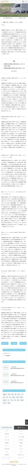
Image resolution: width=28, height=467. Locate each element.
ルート (22, 394)
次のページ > (23, 343)
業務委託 (4, 394)
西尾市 (9, 403)
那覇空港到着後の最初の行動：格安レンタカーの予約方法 (14, 69)
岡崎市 (17, 397)
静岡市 (21, 397)
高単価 (9, 394)
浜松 (10, 397)
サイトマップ (21, 457)
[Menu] (25, 1)
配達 (4, 397)
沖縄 (12, 400)
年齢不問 (21, 400)
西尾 (15, 394)
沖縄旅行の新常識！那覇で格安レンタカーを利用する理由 (14, 65)
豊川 (7, 397)
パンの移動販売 (7, 355)
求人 (8, 400)
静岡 (18, 400)
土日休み (4, 403)
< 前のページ (5, 343)
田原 (12, 394)
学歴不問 (4, 400)
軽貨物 (14, 397)
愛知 (15, 400)
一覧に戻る (14, 343)
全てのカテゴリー (7, 353)
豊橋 (19, 394)
